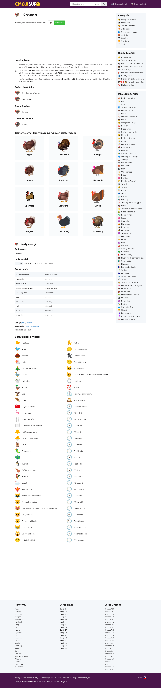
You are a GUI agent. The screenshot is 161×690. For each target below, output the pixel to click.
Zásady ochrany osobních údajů (27, 678)
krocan (29, 323)
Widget (58, 678)
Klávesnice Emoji (69, 678)
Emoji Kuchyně (84, 678)
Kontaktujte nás (47, 678)
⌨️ (119, 4)
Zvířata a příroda (32, 326)
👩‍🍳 (138, 4)
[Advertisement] (64, 41)
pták (23, 323)
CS (96, 4)
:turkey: (19, 263)
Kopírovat (59, 23)
